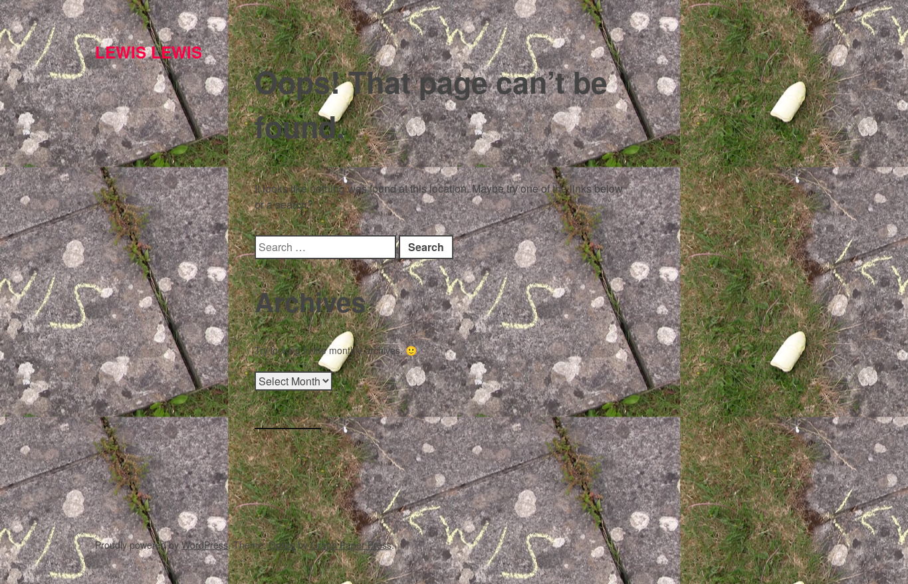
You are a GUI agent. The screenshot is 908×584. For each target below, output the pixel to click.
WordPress (204, 544)
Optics (282, 544)
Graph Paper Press (351, 544)
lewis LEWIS (148, 52)
